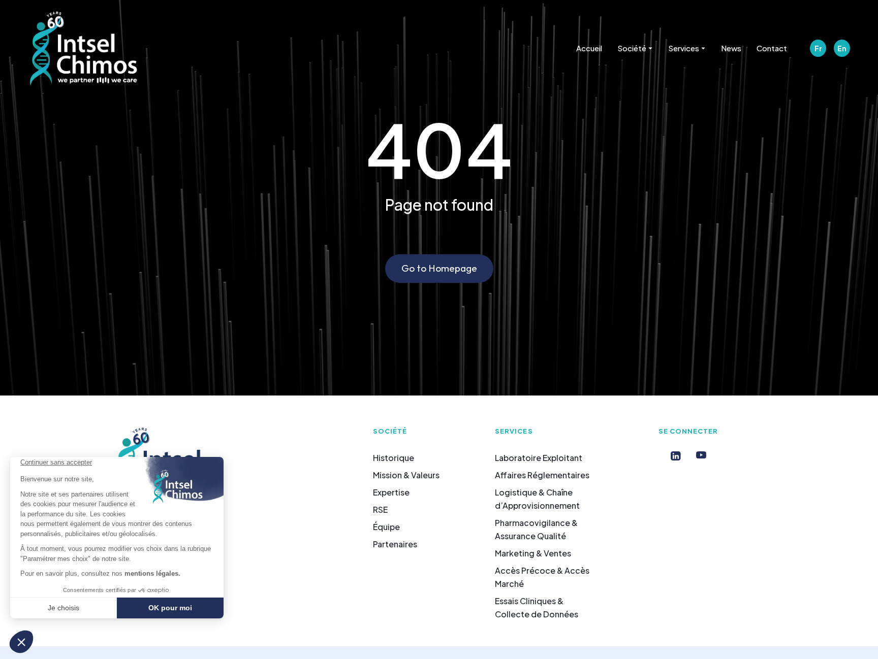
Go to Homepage (439, 268)
